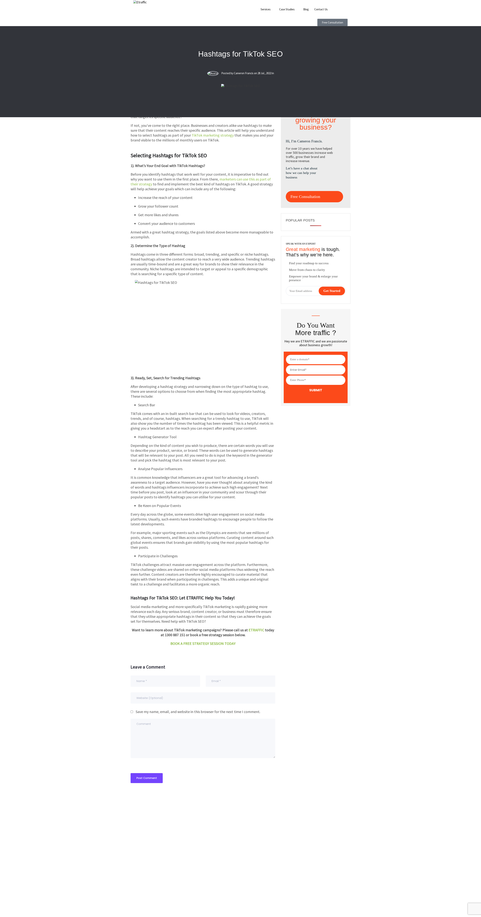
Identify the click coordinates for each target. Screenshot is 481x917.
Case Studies (287, 9)
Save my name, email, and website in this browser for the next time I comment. (198, 711)
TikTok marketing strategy (213, 135)
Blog (306, 9)
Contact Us (321, 9)
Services (266, 9)
